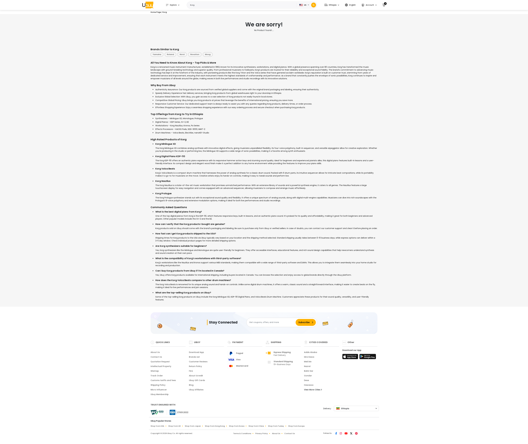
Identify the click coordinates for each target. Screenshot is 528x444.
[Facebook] (336, 433)
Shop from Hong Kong (215, 426)
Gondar (308, 375)
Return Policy (195, 366)
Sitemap (155, 371)
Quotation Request (160, 361)
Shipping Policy (158, 385)
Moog (208, 54)
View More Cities (312, 389)
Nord (182, 54)
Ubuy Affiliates (196, 389)
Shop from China (256, 426)
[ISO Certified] (178, 412)
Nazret (307, 366)
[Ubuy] (147, 5)
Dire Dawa (309, 357)
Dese (306, 380)
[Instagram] (341, 433)
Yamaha (157, 54)
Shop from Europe (296, 426)
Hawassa (308, 385)
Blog (191, 385)
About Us (155, 352)
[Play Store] (367, 357)
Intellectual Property (161, 366)
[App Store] (350, 357)
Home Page (156, 12)
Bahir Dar (308, 371)
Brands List (194, 357)
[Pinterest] (356, 433)
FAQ (191, 371)
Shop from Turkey (276, 426)
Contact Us (156, 357)
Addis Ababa (310, 352)
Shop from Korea (236, 426)
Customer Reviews (198, 361)
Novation (194, 54)
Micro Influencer (159, 389)
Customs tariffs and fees (163, 380)
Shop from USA (157, 426)
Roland (170, 54)
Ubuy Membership (160, 394)
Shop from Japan (193, 426)
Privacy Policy (261, 433)
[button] (331, 5)
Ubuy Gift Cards (197, 380)
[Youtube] (346, 433)
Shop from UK (174, 426)
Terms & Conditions (242, 433)
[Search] (313, 5)
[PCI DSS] (157, 412)
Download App (196, 352)
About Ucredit (196, 375)
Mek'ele (307, 361)
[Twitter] (351, 433)
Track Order (157, 375)
